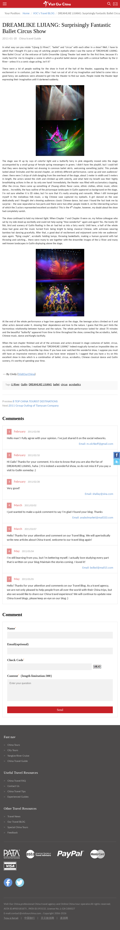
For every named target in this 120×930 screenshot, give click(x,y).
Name (11, 628)
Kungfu (32, 336)
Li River (45, 47)
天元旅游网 (47, 918)
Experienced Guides (18, 797)
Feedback (13, 832)
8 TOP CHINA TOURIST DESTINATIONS (35, 401)
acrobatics (75, 384)
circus (64, 384)
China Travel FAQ (17, 781)
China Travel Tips (17, 791)
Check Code (15, 660)
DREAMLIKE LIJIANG (40, 384)
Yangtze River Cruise (18, 756)
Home (26, 13)
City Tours (13, 750)
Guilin (45, 54)
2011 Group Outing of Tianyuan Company (34, 405)
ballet (56, 384)
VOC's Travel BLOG (43, 13)
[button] (60, 4)
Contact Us (13, 786)
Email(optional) (18, 644)
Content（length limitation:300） (30, 676)
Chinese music (9, 336)
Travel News (14, 816)
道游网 (64, 918)
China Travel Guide (18, 761)
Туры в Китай (11, 918)
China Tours (14, 745)
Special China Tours (18, 827)
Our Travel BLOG (16, 822)
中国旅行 (29, 918)
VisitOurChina (26, 374)
